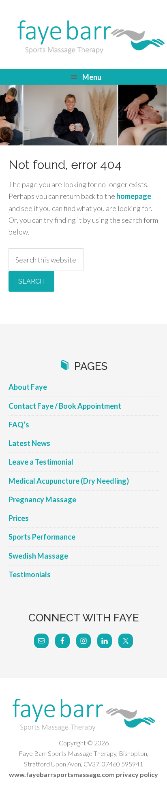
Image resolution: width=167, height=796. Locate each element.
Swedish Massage (38, 555)
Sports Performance (42, 536)
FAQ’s (19, 424)
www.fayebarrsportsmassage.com (62, 774)
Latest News (29, 443)
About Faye (28, 386)
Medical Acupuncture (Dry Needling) (69, 480)
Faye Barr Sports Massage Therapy (83, 36)
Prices (19, 518)
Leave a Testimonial (41, 461)
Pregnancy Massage (42, 499)
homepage (133, 196)
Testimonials (30, 574)
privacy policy (137, 774)
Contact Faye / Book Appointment (65, 405)
